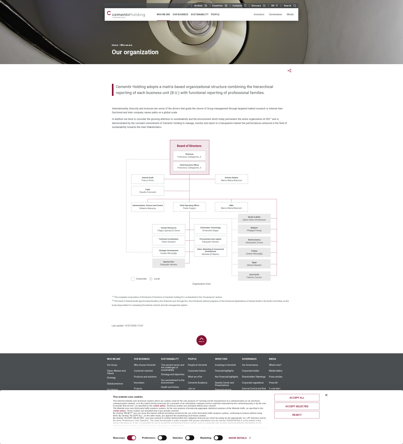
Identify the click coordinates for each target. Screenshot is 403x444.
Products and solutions (145, 376)
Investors (221, 359)
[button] (289, 70)
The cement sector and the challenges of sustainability (172, 367)
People (192, 359)
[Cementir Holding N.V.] (126, 14)
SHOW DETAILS (238, 437)
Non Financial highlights (226, 376)
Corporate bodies (250, 371)
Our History (112, 389)
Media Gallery (275, 371)
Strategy (111, 377)
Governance (249, 359)
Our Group (112, 365)
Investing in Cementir (225, 365)
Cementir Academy (197, 382)
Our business (142, 359)
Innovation (139, 382)
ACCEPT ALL (296, 397)
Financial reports (223, 389)
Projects (138, 388)
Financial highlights (224, 371)
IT (277, 5)
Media (272, 359)
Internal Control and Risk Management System (254, 389)
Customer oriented (143, 371)
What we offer (195, 376)
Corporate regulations (253, 382)
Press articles (275, 376)
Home (115, 45)
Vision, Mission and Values (116, 372)
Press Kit (273, 382)
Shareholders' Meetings (254, 376)
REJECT (297, 415)
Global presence (115, 383)
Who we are (126, 45)
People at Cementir (197, 365)
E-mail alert (274, 388)
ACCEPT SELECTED (296, 406)
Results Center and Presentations (224, 383)
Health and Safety (170, 387)
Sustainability (170, 359)
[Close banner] (326, 395)
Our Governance (250, 365)
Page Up (201, 341)
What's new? (275, 365)
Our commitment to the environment (172, 381)
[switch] (162, 437)
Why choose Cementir (145, 365)
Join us (191, 388)
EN (272, 5)
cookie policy (159, 406)
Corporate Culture (197, 371)
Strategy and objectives (172, 374)
